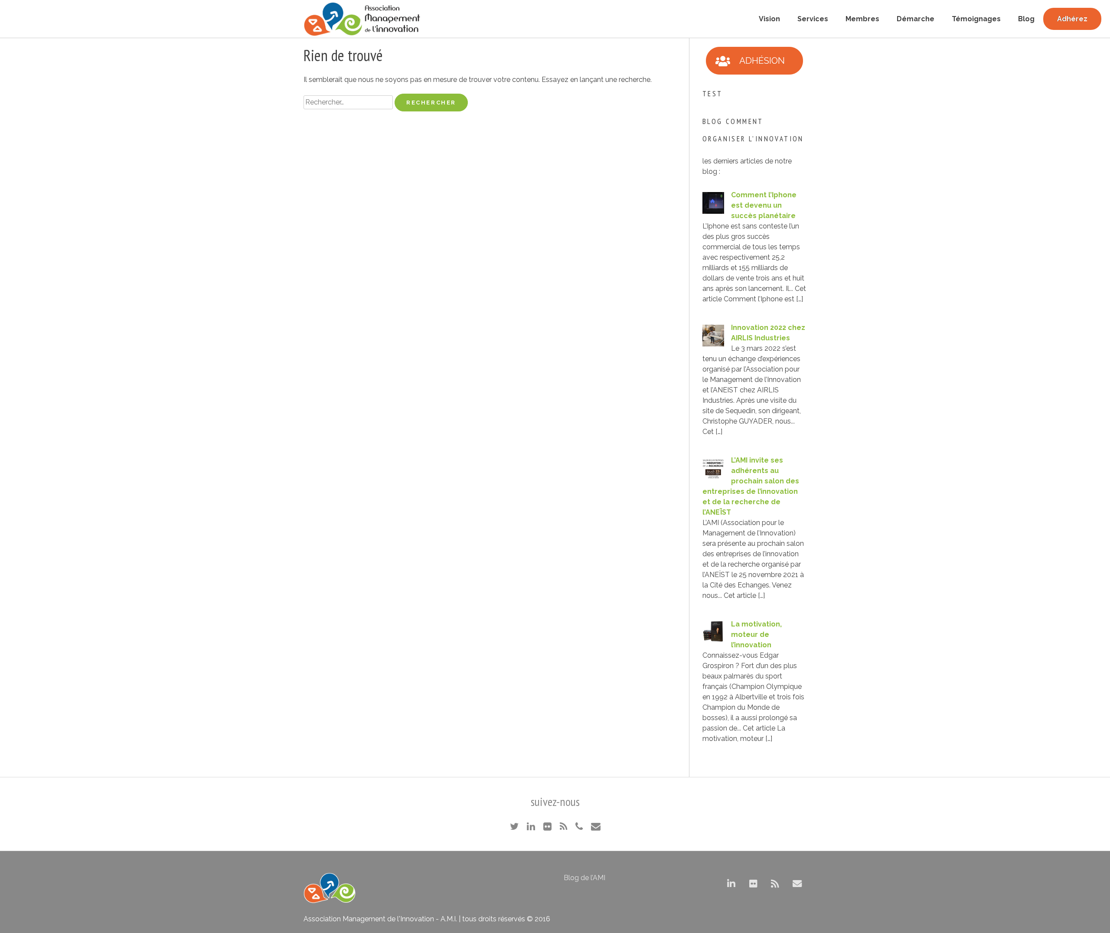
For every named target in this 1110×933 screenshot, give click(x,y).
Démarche (915, 19)
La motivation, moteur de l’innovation (756, 634)
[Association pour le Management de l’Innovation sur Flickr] (753, 884)
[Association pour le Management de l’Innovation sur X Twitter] (709, 884)
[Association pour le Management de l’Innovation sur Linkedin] (731, 884)
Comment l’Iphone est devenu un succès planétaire (764, 205)
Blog (1026, 19)
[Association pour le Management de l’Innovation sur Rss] (775, 884)
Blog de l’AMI (584, 878)
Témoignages (976, 19)
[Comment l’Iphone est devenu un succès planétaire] (713, 211)
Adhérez (1072, 19)
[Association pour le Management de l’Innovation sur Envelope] (797, 884)
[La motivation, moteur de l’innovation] (713, 640)
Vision (769, 19)
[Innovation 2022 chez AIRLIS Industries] (713, 344)
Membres (862, 19)
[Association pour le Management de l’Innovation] (362, 19)
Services (812, 19)
